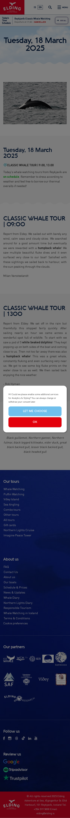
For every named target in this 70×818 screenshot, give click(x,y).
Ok (35, 422)
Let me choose (35, 411)
